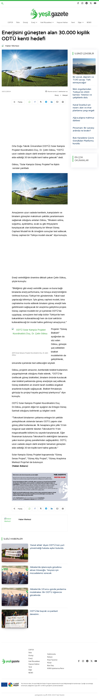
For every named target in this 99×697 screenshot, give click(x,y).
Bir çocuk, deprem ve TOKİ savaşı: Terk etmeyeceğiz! (83, 80)
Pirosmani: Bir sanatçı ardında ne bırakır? (83, 129)
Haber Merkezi (12, 46)
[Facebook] (78, 3)
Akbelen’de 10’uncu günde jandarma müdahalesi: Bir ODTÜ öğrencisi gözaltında (48, 592)
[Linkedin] (51, 102)
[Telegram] (86, 3)
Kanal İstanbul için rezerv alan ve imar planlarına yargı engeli (83, 108)
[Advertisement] (40, 125)
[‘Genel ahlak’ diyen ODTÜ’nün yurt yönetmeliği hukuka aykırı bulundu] (15, 553)
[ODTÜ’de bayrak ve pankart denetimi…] (15, 619)
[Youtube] (95, 3)
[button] (2, 3)
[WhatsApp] (29, 102)
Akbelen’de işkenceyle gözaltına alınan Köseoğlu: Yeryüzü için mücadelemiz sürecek (45, 570)
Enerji (57, 95)
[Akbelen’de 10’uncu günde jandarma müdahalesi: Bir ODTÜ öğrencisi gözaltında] (15, 597)
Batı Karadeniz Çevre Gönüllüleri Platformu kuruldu (83, 141)
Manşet (65, 95)
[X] (90, 3)
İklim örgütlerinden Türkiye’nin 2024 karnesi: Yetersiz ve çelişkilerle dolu (82, 93)
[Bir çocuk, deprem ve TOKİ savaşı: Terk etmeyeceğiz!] (84, 66)
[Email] (57, 102)
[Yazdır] (62, 102)
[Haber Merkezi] (3, 46)
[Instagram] (82, 3)
